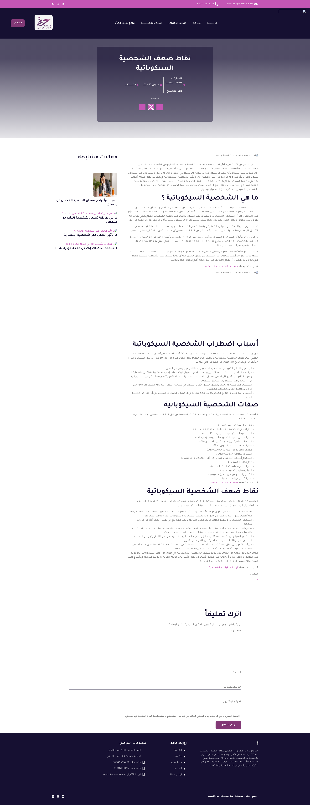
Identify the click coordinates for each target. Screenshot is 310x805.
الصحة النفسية (173, 83)
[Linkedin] (63, 4)
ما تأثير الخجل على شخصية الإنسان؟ (90, 235)
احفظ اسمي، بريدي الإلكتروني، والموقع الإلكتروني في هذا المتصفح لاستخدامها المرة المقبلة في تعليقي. (182, 716)
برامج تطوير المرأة (125, 23)
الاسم (237, 672)
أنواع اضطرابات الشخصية (223, 567)
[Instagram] (58, 4)
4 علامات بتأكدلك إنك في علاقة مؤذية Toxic (86, 248)
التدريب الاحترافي (177, 23)
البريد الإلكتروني (232, 687)
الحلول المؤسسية (151, 23)
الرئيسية (212, 23)
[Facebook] (53, 4)
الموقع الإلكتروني (232, 701)
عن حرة (197, 23)
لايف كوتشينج (174, 91)
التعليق (236, 631)
